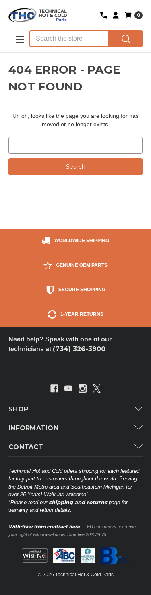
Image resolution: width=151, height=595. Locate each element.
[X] (97, 388)
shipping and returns (78, 502)
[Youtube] (68, 388)
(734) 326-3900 (79, 349)
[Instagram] (83, 388)
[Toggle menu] (18, 39)
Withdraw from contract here (44, 527)
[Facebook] (54, 388)
